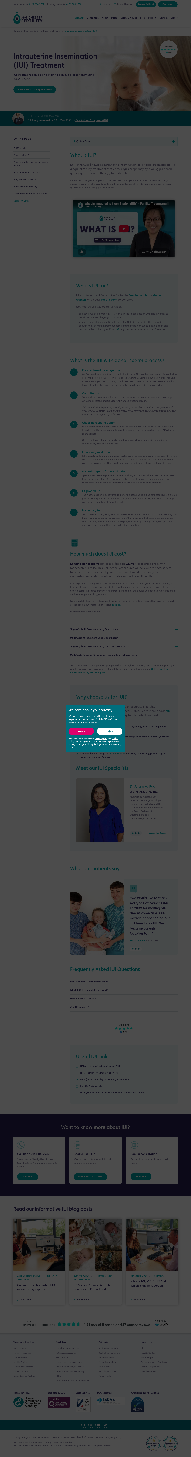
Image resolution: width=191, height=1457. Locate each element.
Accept (81, 731)
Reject (109, 731)
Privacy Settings (94, 744)
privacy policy (101, 739)
